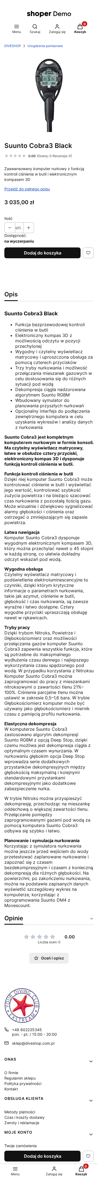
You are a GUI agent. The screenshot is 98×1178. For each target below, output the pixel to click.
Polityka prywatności (22, 1083)
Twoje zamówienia (20, 1145)
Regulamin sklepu (20, 1078)
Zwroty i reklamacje (21, 1122)
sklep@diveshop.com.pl (33, 1043)
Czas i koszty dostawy (24, 1117)
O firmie (11, 1072)
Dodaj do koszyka (42, 253)
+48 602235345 (27, 1029)
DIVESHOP (12, 46)
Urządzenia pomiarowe (45, 46)
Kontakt (11, 1089)
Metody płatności (19, 1112)
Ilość (8, 218)
